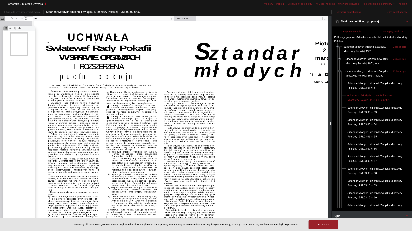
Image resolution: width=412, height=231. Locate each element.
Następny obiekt (391, 31)
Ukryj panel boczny (397, 12)
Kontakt (403, 3)
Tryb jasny (267, 3)
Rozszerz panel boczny (349, 12)
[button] (372, 21)
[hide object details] (330, 123)
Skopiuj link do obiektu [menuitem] (300, 3)
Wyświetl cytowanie (348, 3)
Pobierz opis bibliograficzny (377, 3)
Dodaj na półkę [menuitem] (327, 3)
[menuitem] (367, 49)
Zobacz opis (399, 46)
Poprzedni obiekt (352, 31)
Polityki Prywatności (287, 224)
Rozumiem (323, 224)
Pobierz (280, 3)
